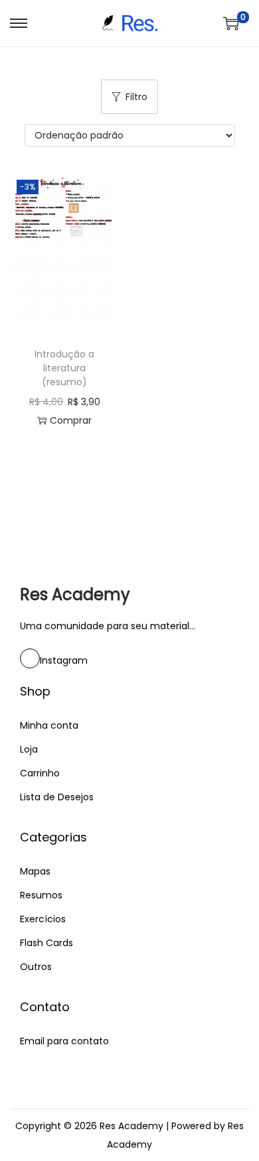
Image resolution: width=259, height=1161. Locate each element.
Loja (29, 749)
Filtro (136, 96)
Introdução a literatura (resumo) (64, 368)
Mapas (35, 871)
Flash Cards (46, 942)
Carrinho (40, 773)
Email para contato (64, 1041)
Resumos (41, 895)
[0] (231, 23)
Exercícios (43, 919)
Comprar (71, 420)
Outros (36, 966)
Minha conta (49, 725)
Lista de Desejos (57, 797)
